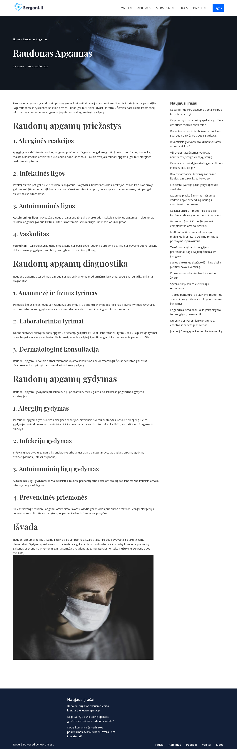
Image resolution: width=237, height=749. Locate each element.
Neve (16, 744)
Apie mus (144, 8)
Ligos (183, 8)
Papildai (199, 8)
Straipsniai (165, 8)
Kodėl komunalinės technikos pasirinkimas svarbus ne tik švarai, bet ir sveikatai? (91, 732)
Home (16, 39)
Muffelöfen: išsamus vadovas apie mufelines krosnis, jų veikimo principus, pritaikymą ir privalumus (194, 236)
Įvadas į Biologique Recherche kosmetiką (196, 331)
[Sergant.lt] (32, 8)
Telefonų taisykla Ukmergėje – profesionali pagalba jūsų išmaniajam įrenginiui (193, 251)
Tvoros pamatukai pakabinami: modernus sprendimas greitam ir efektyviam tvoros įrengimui (196, 299)
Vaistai (126, 8)
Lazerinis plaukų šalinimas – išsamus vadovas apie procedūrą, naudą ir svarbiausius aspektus (193, 200)
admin (20, 66)
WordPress (46, 744)
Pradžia (158, 744)
